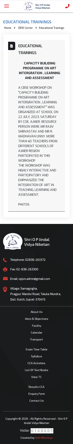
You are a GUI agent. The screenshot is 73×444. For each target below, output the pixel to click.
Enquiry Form (36, 393)
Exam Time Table (36, 349)
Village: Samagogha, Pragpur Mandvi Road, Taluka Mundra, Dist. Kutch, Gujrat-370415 (35, 294)
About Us (37, 311)
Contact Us (36, 400)
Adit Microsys (44, 437)
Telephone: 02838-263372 (28, 259)
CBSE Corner (25, 27)
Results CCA (36, 386)
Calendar (36, 332)
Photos (23, 204)
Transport (36, 339)
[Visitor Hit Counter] (42, 430)
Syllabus (36, 356)
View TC (36, 377)
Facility (36, 325)
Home (7, 27)
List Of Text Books (36, 370)
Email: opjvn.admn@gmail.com (30, 278)
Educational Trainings (30, 49)
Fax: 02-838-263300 (24, 269)
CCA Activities (36, 363)
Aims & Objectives (36, 318)
